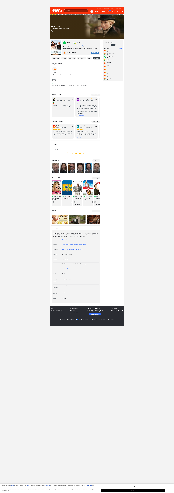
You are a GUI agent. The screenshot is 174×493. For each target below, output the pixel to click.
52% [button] (68, 42)
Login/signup (119, 8)
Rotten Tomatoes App (88, 14)
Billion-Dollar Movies (78, 14)
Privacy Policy (47, 485)
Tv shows (102, 11)
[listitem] (113, 50)
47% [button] (78, 42)
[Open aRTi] (91, 11)
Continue (133, 490)
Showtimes (120, 11)
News (113, 11)
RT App (108, 11)
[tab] (107, 45)
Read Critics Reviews (57, 88)
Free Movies (61, 14)
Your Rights (89, 485)
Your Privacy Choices (83, 319)
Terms (27, 485)
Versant (12, 485)
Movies (96, 11)
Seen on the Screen (68, 14)
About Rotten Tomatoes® (103, 8)
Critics (112, 8)
